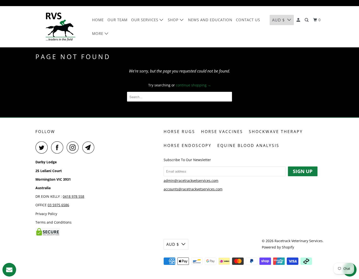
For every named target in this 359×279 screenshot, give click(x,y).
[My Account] (299, 20)
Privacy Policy (46, 213)
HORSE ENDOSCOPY (187, 145)
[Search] (307, 20)
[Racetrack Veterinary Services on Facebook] (58, 147)
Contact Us (248, 19)
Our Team (117, 19)
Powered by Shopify (278, 247)
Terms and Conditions (53, 222)
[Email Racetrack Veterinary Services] (89, 147)
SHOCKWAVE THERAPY (276, 131)
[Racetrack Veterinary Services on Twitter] (42, 147)
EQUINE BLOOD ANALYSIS (248, 145)
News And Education (210, 19)
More (98, 33)
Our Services (145, 19)
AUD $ (278, 20)
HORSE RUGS (179, 131)
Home (98, 19)
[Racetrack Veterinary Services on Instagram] (74, 147)
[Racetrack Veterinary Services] (60, 26)
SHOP (174, 19)
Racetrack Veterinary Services (299, 240)
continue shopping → (193, 85)
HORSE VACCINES (222, 131)
